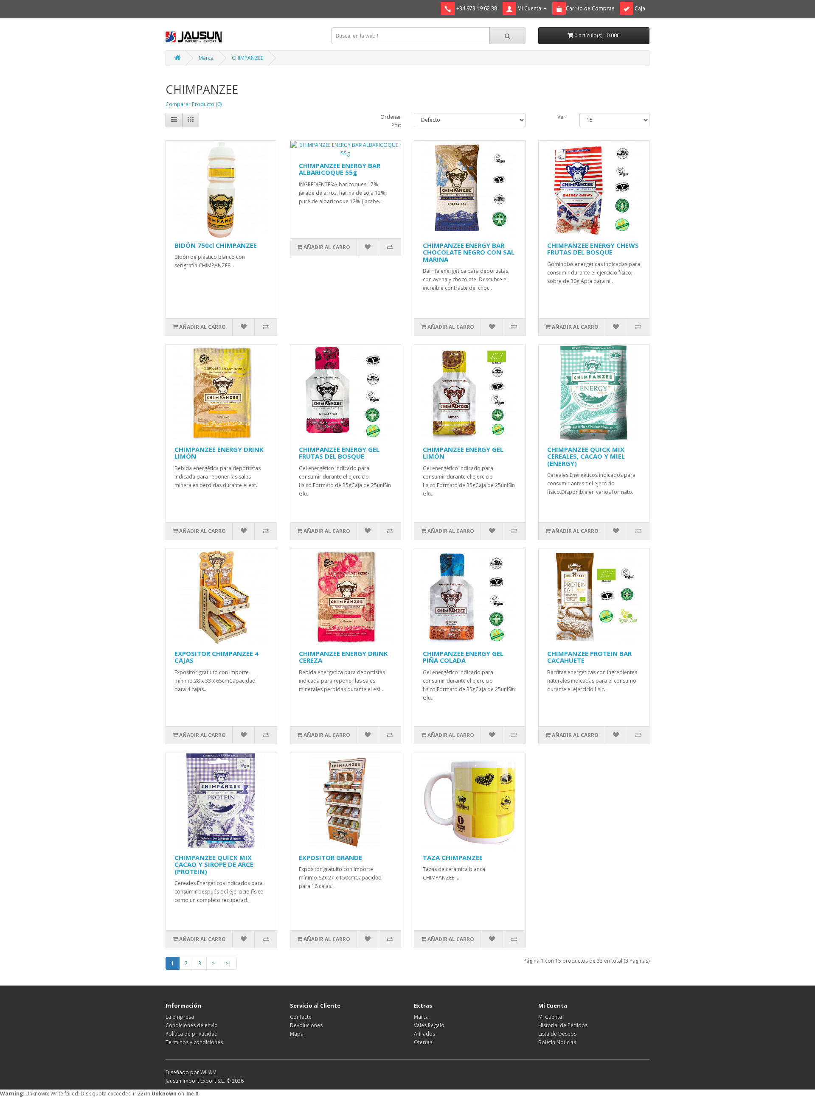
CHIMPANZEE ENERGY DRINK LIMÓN (219, 453)
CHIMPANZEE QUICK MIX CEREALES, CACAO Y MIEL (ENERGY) (586, 456)
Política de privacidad (192, 1033)
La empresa (180, 1016)
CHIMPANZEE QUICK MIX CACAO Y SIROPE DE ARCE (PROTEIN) (213, 864)
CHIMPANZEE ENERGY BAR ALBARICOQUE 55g (339, 169)
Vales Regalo (429, 1025)
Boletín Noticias (557, 1042)
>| (228, 963)
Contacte (301, 1016)
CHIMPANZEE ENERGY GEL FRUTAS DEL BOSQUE (339, 453)
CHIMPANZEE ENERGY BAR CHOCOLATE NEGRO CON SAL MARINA (468, 252)
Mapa (297, 1033)
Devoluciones (306, 1025)
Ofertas (423, 1042)
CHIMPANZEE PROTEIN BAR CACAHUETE (589, 657)
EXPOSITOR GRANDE (330, 857)
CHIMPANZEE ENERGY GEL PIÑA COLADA (463, 657)
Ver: (562, 116)
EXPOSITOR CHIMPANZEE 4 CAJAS (216, 657)
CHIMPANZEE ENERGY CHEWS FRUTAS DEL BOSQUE (593, 249)
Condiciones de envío (192, 1025)
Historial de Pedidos (562, 1025)
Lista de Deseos (557, 1033)
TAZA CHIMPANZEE (453, 857)
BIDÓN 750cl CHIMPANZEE (215, 245)
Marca (206, 58)
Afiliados (424, 1033)
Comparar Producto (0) (194, 104)
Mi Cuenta (550, 1016)
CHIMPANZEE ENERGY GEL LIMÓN (463, 453)
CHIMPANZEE (247, 58)
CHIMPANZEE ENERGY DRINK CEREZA (343, 657)
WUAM (208, 1072)
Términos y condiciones (194, 1042)
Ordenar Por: (390, 121)
